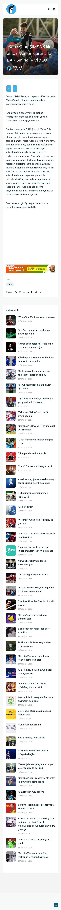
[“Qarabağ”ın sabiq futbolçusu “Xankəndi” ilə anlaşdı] (11, 659)
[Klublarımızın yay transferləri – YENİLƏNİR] (11, 496)
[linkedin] (32, 292)
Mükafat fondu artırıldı (29, 724)
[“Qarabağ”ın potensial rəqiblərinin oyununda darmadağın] (11, 347)
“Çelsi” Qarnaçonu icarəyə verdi (35, 466)
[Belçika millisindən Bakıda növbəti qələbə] (11, 604)
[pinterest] (24, 292)
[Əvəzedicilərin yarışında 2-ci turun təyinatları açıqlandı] (11, 701)
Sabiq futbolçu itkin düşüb (31, 737)
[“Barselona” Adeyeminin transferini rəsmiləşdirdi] (11, 537)
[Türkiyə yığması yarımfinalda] (11, 578)
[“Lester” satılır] (11, 510)
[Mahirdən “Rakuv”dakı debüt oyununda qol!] (11, 416)
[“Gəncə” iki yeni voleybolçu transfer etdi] (11, 618)
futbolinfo (18, 67)
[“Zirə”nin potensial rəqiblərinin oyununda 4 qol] (11, 333)
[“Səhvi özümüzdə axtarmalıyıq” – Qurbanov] (11, 388)
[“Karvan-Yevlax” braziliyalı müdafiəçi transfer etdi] (11, 687)
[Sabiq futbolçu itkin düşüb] (11, 741)
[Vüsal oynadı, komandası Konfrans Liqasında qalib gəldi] (11, 361)
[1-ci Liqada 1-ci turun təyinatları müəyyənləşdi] (11, 646)
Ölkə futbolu (14, 40)
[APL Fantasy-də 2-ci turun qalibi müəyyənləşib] (11, 673)
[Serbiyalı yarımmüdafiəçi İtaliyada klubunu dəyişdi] (11, 808)
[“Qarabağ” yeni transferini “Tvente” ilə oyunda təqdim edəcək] (11, 781)
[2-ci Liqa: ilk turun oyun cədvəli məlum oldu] (11, 714)
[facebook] (16, 292)
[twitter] (20, 292)
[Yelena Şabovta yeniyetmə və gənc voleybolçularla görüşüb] (11, 768)
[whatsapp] (36, 292)
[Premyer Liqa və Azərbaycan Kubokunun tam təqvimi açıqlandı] (11, 550)
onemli (9, 284)
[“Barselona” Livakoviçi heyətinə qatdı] (11, 843)
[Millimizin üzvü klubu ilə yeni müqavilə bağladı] (11, 754)
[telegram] (28, 292)
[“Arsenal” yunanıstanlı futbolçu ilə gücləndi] (11, 523)
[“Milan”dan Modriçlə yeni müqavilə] (11, 320)
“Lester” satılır (25, 507)
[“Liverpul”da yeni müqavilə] (11, 457)
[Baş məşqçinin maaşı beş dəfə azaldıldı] (11, 632)
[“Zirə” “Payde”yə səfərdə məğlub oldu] (11, 443)
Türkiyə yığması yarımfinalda (33, 574)
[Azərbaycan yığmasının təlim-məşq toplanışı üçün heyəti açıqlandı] (11, 483)
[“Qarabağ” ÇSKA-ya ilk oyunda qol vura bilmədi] (11, 429)
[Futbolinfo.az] (11, 9)
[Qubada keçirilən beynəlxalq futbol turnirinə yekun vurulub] (11, 591)
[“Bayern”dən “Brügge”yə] (11, 795)
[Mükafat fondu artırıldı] (11, 728)
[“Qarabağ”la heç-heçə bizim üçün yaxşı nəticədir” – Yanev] (11, 402)
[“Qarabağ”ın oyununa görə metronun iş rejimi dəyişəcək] (11, 856)
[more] (40, 292)
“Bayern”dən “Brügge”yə (31, 792)
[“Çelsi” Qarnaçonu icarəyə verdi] (11, 470)
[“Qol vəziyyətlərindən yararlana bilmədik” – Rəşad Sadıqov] (11, 374)
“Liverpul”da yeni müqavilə (32, 453)
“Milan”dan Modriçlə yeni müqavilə (36, 317)
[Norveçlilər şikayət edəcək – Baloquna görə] (11, 564)
